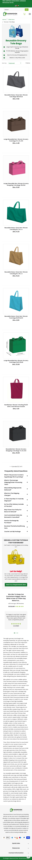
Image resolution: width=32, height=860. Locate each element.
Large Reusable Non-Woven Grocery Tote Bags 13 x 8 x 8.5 (16, 140)
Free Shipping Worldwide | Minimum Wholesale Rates (14, 1)
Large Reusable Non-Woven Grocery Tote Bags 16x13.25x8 (16, 361)
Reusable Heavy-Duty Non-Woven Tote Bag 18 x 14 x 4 (16, 228)
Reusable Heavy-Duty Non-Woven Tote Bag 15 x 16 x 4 (16, 273)
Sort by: (4, 63)
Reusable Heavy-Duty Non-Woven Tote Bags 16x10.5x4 (16, 96)
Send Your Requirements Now (16, 585)
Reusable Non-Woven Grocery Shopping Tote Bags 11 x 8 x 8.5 (16, 450)
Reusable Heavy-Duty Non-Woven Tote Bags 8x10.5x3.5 (16, 317)
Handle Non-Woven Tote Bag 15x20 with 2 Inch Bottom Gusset (16, 405)
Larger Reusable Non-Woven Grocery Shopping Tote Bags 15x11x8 (16, 184)
